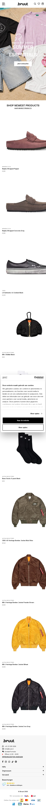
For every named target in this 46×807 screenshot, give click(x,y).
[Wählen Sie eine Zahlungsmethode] (22, 800)
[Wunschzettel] (39, 4)
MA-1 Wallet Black (8, 354)
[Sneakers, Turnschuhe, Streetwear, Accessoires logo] (23, 4)
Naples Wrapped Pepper (10, 168)
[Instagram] (6, 762)
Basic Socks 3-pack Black (11, 478)
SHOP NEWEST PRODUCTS (23, 108)
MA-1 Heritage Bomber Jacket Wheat (15, 664)
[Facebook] (2, 762)
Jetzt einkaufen (23, 64)
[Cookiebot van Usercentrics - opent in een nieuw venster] (34, 377)
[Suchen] (35, 4)
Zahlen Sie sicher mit (11, 800)
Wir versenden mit (16, 796)
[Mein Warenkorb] (43, 4)
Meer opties (34, 413)
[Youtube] (12, 762)
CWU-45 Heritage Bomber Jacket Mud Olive (17, 540)
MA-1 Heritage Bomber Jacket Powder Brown (18, 602)
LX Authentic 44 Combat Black (12, 292)
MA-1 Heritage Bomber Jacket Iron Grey (16, 726)
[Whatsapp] (9, 762)
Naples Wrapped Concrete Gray (13, 230)
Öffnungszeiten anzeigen (12, 757)
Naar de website (23, 420)
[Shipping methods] (27, 796)
